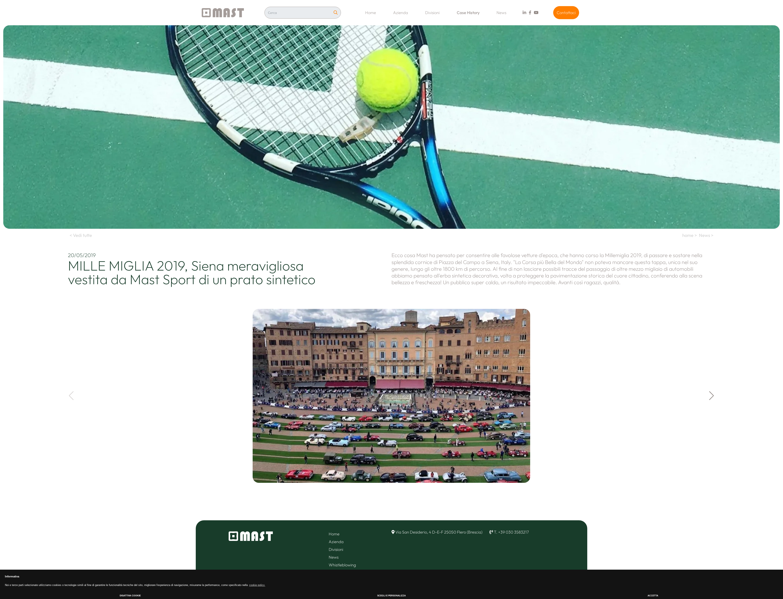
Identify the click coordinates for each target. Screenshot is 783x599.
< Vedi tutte (80, 235)
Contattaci (566, 12)
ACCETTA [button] (653, 595)
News (501, 12)
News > (706, 235)
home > (690, 235)
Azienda (400, 12)
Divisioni (432, 12)
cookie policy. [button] (257, 585)
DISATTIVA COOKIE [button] (130, 595)
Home (370, 12)
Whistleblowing (342, 564)
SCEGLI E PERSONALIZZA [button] (391, 595)
